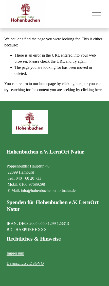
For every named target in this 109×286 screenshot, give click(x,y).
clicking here (72, 83)
